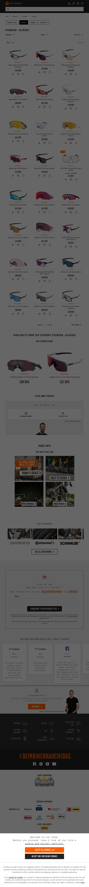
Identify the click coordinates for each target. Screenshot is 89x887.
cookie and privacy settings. (44, 843)
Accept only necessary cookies (44, 856)
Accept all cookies (42, 849)
